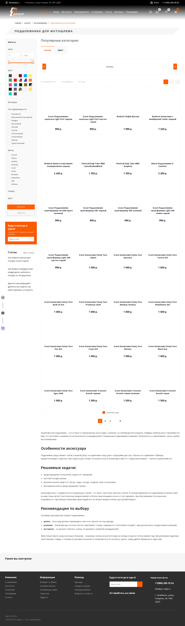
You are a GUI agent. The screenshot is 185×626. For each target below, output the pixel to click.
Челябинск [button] (14, 2)
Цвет (60, 50)
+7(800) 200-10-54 (164, 583)
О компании (11, 582)
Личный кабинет (83, 589)
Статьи (8, 597)
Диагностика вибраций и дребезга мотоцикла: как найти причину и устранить (20, 286)
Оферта (44, 597)
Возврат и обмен (48, 582)
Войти (156, 3)
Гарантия (44, 593)
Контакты (9, 586)
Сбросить (21, 213)
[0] (158, 12)
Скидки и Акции (82, 586)
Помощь (79, 577)
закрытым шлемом (138, 458)
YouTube (112, 599)
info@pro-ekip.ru (162, 588)
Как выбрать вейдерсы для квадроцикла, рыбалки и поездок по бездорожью (20, 272)
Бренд (47, 50)
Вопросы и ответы (84, 593)
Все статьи (28, 252)
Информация (47, 577)
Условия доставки (48, 589)
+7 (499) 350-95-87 (170, 2)
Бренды (78, 582)
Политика (10, 589)
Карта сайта (11, 616)
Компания (11, 577)
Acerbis (109, 66)
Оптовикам (10, 593)
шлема (63, 478)
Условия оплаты (47, 586)
